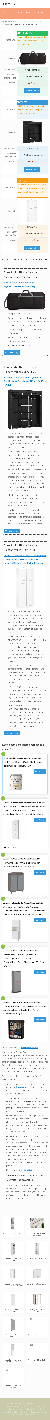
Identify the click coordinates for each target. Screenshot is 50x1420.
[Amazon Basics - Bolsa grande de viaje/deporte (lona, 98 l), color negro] (25, 310)
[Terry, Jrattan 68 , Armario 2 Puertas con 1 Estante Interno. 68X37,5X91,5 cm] (16, 882)
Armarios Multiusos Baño (37, 1259)
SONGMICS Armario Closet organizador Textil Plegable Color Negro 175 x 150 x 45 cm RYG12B (25, 381)
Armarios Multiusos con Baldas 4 (13, 1386)
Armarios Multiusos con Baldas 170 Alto (13, 1361)
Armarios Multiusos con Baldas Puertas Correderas (13, 1285)
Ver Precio (39, 772)
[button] (44, 4)
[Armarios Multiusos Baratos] (37, 1299)
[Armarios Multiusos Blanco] (13, 1223)
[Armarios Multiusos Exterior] (13, 1325)
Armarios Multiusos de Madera (13, 1310)
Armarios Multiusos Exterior (13, 1336)
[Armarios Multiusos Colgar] (37, 1274)
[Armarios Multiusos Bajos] (37, 1350)
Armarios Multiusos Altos (37, 1335)
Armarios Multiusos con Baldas (13, 1259)
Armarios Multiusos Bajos (37, 1360)
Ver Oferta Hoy (32, 91)
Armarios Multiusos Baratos (37, 1310)
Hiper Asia (9, 3)
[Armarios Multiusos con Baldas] (13, 1248)
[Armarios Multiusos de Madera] (13, 1299)
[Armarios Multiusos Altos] (37, 1325)
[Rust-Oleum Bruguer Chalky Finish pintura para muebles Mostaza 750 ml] (16, 782)
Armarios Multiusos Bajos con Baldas (37, 1234)
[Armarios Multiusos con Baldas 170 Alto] (13, 1350)
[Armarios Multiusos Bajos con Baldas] (37, 1223)
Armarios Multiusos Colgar (37, 1284)
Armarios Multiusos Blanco (13, 1233)
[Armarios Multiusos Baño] (37, 1248)
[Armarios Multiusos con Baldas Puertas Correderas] (13, 1274)
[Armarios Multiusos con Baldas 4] (13, 1375)
